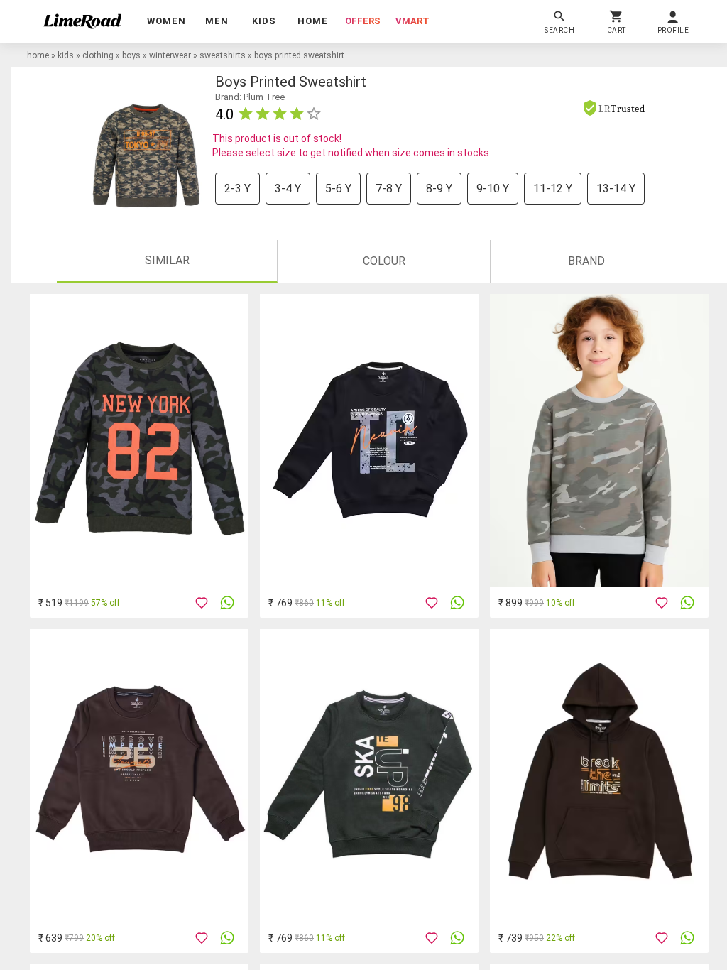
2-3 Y (237, 188)
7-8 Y (389, 188)
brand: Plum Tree (250, 97)
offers (363, 21)
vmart (412, 21)
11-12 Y (552, 188)
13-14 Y (615, 188)
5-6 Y (338, 188)
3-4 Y (288, 188)
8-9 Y (439, 188)
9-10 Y (492, 188)
